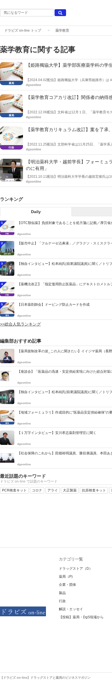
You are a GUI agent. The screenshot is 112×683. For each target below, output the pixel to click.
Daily (36, 211)
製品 (62, 593)
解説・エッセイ (71, 609)
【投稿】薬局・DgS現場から (81, 617)
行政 (62, 601)
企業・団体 (67, 585)
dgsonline (33, 85)
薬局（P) (66, 577)
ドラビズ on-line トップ (22, 30)
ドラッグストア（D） (75, 569)
